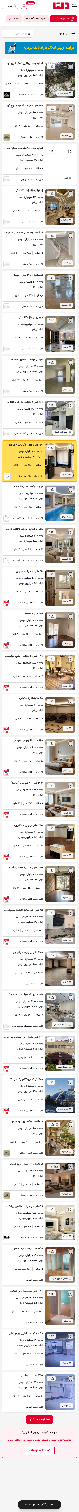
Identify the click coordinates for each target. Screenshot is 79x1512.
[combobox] (17, 33)
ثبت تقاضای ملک (39, 1450)
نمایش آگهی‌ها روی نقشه (39, 1505)
